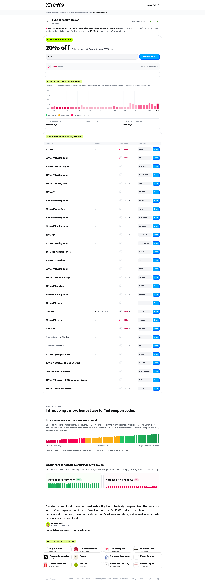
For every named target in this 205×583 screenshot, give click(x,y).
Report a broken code (121, 579)
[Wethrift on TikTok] (150, 579)
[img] (102, 100)
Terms (140, 579)
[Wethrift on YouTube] (158, 579)
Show (156, 149)
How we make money (100, 13)
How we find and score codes (58, 530)
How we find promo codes (102, 579)
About (71, 579)
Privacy (133, 579)
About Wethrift (153, 5)
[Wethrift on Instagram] (154, 579)
